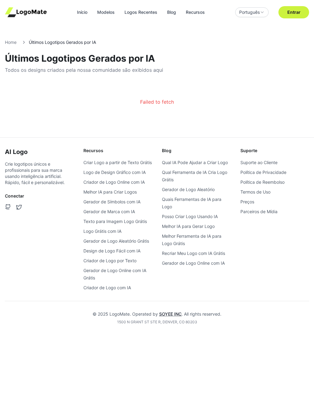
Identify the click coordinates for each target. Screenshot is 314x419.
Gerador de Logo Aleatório (188, 189)
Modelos (106, 12)
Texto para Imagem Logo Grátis (115, 221)
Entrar (294, 12)
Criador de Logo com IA (107, 287)
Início (82, 12)
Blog (171, 12)
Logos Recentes (140, 12)
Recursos (195, 12)
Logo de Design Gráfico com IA (114, 172)
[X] (19, 207)
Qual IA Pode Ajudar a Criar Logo (195, 162)
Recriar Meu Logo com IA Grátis (193, 253)
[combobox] (252, 12)
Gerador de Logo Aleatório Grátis (116, 241)
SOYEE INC (170, 314)
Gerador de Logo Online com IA (193, 263)
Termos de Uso (255, 191)
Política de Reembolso (262, 182)
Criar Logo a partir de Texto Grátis (117, 162)
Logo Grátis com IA (102, 231)
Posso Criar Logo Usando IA (190, 216)
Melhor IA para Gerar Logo (188, 226)
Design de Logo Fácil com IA (111, 250)
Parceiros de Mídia (259, 211)
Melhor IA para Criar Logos (110, 191)
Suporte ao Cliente (259, 162)
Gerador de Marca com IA (109, 211)
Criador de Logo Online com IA (114, 182)
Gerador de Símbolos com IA (111, 201)
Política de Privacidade (263, 172)
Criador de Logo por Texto (109, 260)
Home (11, 42)
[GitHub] (8, 207)
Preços (247, 201)
